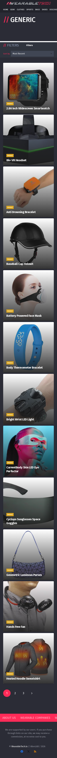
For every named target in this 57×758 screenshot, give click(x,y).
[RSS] (35, 751)
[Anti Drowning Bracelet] (28, 191)
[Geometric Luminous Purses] (28, 554)
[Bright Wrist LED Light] (28, 399)
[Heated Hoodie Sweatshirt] (28, 658)
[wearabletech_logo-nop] (28, 3)
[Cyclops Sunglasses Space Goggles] (28, 503)
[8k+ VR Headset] (28, 140)
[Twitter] (28, 751)
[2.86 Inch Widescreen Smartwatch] (28, 88)
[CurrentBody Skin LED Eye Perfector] (28, 451)
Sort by (6, 54)
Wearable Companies (35, 718)
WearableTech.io (19, 746)
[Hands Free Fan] (28, 606)
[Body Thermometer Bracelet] (28, 347)
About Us (9, 718)
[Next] (31, 693)
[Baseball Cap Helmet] (28, 243)
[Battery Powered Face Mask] (28, 295)
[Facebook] (22, 751)
